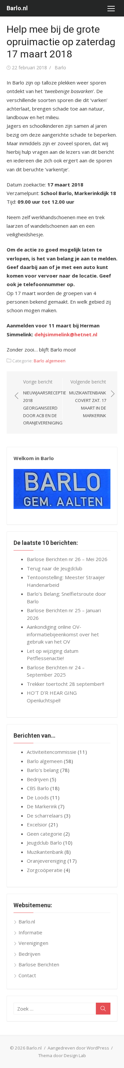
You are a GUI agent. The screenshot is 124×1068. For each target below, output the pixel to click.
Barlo (60, 67)
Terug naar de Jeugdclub (54, 568)
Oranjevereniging (46, 860)
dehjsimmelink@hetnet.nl (65, 334)
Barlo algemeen (49, 361)
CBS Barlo (38, 788)
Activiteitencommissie (51, 752)
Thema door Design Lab (62, 1055)
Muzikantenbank (45, 852)
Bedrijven (38, 779)
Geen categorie (44, 833)
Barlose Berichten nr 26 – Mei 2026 (67, 559)
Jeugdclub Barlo (44, 842)
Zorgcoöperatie (44, 870)
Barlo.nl (17, 8)
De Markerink (42, 806)
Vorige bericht (44, 402)
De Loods (38, 797)
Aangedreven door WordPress (78, 1048)
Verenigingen (33, 943)
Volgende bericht (87, 398)
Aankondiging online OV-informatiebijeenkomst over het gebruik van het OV (63, 634)
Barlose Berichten (39, 964)
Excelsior (37, 824)
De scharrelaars (45, 815)
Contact (27, 975)
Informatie (30, 932)
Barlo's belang (43, 770)
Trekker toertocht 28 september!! (65, 684)
